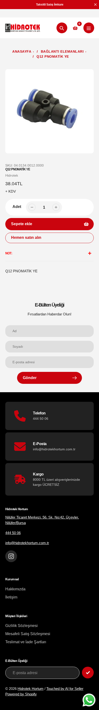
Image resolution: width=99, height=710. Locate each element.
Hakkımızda (15, 589)
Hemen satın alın (26, 237)
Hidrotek (11, 175)
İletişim (11, 597)
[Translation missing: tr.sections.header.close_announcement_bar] (95, 4)
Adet (16, 207)
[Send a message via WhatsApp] (89, 700)
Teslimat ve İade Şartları (25, 642)
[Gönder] (88, 672)
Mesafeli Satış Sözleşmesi (27, 634)
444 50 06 (13, 533)
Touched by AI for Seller (64, 689)
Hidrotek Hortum (30, 689)
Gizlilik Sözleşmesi (21, 626)
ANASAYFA (21, 51)
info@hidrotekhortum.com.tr (27, 543)
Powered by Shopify (21, 694)
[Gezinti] (88, 27)
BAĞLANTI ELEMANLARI (62, 51)
